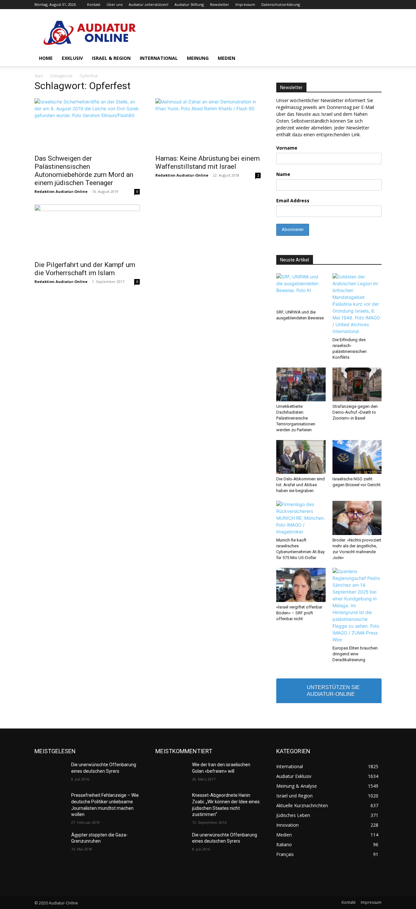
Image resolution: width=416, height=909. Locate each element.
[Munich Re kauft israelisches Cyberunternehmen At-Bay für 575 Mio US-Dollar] (301, 518)
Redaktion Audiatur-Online (60, 191)
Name (283, 174)
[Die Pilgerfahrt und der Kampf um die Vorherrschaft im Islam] (87, 231)
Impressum (245, 4)
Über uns (115, 4)
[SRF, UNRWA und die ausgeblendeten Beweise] (301, 290)
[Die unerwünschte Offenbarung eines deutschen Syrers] (50, 773)
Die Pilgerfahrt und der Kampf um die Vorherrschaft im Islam (84, 269)
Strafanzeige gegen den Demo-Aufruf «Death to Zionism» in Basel (355, 412)
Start (38, 76)
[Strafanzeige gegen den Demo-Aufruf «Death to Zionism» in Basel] (357, 384)
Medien (226, 58)
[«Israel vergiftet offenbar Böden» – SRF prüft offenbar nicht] (301, 585)
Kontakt (93, 4)
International (159, 58)
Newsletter (219, 4)
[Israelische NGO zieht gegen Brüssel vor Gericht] (357, 457)
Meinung (198, 58)
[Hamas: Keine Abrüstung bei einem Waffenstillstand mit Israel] (208, 124)
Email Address (292, 200)
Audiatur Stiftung (189, 4)
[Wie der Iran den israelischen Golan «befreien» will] (171, 773)
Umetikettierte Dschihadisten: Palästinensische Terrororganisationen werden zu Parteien (295, 418)
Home (46, 58)
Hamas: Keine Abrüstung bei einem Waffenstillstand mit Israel (207, 162)
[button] (374, 59)
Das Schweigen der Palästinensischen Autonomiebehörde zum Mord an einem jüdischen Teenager (83, 170)
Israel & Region (111, 58)
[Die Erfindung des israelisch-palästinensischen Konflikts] (357, 304)
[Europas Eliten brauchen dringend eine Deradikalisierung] (357, 605)
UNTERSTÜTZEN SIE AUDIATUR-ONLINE (333, 691)
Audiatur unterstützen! (148, 4)
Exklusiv (72, 58)
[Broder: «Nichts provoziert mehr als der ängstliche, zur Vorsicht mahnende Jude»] (357, 518)
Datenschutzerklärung (280, 4)
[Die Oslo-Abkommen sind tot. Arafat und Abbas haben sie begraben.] (301, 457)
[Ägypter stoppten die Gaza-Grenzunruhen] (50, 843)
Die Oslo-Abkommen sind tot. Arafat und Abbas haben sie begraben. (300, 484)
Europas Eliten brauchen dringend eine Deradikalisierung (355, 654)
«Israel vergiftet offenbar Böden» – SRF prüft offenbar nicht (299, 613)
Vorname (286, 148)
